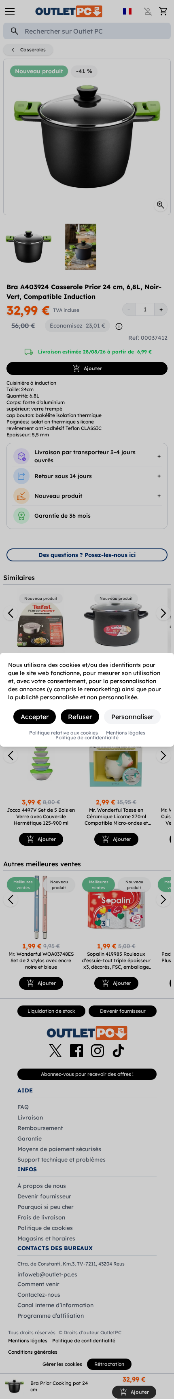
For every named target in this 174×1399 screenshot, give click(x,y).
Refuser (80, 717)
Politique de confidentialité (87, 737)
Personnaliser (132, 717)
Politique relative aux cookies (63, 732)
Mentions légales (125, 732)
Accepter (35, 717)
